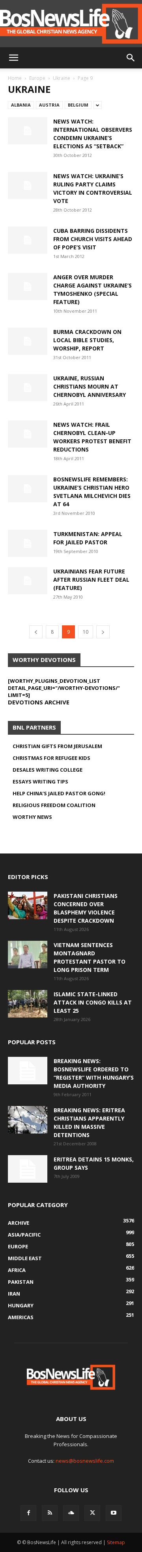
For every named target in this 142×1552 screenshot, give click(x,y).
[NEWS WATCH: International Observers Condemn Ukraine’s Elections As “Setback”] (27, 130)
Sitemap (116, 1542)
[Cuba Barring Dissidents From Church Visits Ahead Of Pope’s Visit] (27, 240)
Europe (37, 78)
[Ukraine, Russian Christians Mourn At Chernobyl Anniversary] (27, 387)
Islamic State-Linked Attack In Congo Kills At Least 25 (93, 1002)
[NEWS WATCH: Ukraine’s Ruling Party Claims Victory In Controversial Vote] (27, 185)
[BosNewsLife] (71, 23)
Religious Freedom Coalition (54, 805)
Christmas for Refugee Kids (51, 757)
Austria (49, 105)
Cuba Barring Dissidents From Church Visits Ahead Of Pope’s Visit (92, 239)
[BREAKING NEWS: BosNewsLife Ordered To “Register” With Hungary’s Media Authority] (27, 1070)
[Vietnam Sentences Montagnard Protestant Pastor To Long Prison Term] (27, 954)
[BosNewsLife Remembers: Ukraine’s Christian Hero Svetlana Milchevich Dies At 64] (27, 488)
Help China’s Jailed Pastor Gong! (59, 793)
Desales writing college (47, 769)
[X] (92, 1513)
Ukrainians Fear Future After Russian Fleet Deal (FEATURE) (91, 580)
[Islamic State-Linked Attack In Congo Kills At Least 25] (27, 1003)
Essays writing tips (40, 781)
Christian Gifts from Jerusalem (57, 746)
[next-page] (103, 631)
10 (85, 632)
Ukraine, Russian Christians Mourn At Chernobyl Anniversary (89, 386)
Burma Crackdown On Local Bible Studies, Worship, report (87, 340)
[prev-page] (36, 631)
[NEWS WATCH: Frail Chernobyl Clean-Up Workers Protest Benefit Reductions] (27, 434)
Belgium (78, 105)
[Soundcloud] (71, 1513)
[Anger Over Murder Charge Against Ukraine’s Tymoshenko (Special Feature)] (27, 286)
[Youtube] (113, 1513)
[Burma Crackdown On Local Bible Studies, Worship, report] (27, 341)
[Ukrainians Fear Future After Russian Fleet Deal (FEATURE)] (27, 580)
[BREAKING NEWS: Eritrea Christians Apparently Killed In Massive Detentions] (27, 1120)
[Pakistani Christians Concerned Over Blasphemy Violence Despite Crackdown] (27, 905)
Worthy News (32, 816)
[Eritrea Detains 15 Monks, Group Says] (27, 1169)
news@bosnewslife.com (85, 1460)
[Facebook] (28, 1513)
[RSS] (50, 1513)
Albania (21, 105)
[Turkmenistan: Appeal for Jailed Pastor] (27, 543)
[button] (13, 57)
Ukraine (61, 78)
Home (15, 78)
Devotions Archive (38, 702)
